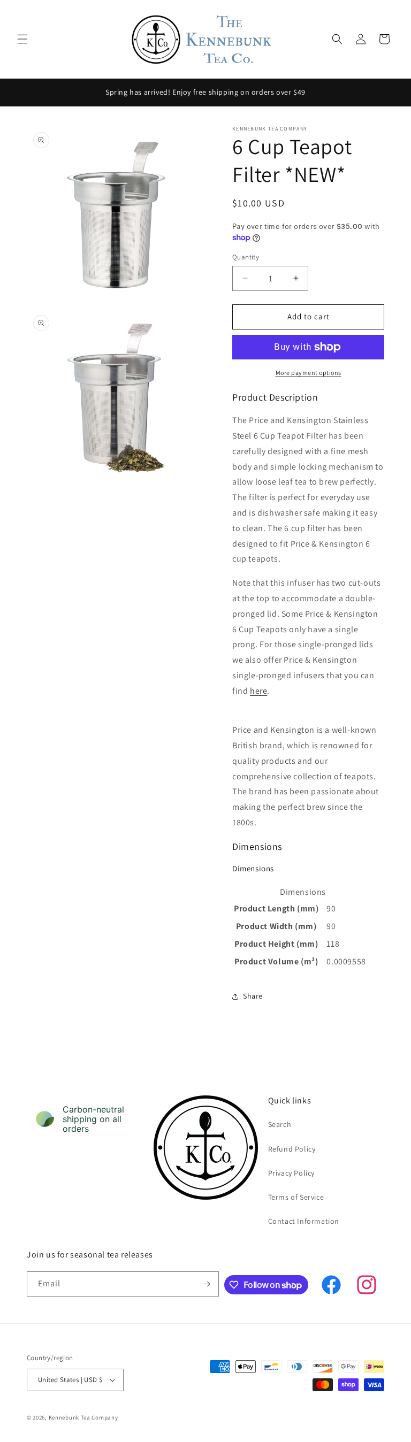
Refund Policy (292, 1149)
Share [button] (253, 996)
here (258, 690)
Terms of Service (296, 1197)
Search (280, 1124)
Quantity (245, 257)
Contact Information (303, 1221)
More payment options (308, 373)
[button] (22, 39)
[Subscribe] (206, 1284)
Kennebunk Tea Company (83, 1417)
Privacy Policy (291, 1173)
